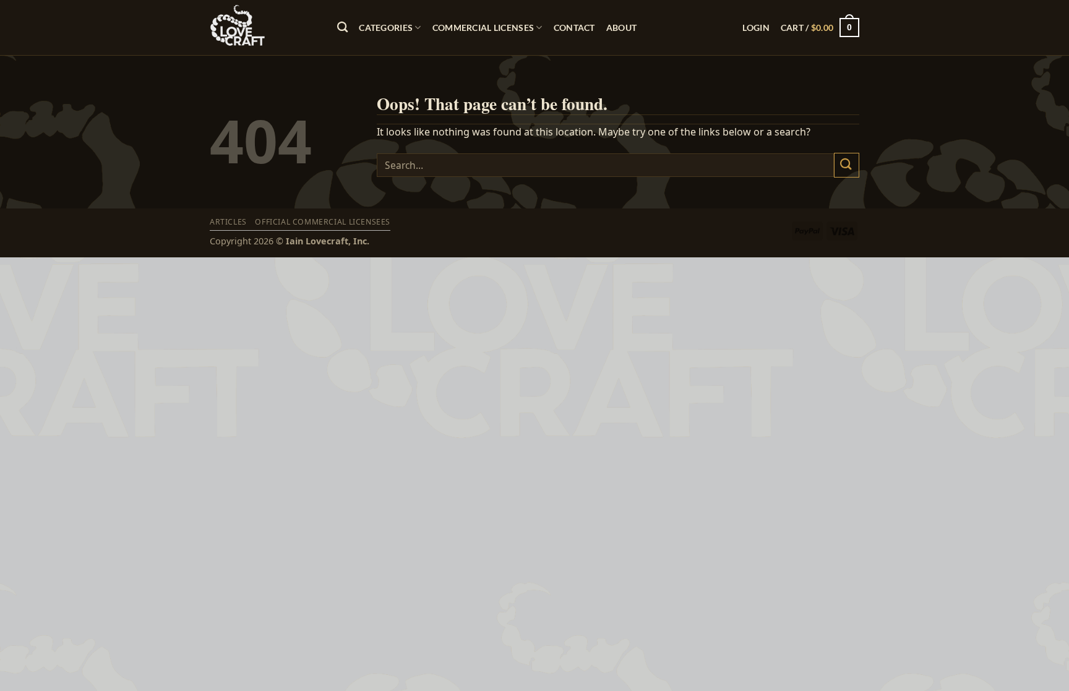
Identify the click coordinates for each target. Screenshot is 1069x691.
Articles (228, 222)
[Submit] (846, 165)
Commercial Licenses (483, 27)
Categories (386, 27)
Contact (574, 27)
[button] (755, 27)
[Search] (342, 27)
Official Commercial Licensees (322, 222)
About (621, 27)
